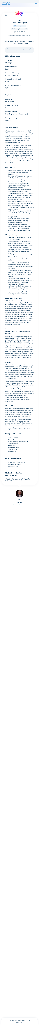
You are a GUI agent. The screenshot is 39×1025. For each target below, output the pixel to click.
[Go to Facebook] (22, 32)
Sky (19, 20)
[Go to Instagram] (24, 32)
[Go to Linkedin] (17, 32)
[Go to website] (14, 32)
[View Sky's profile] (19, 13)
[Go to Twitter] (19, 32)
